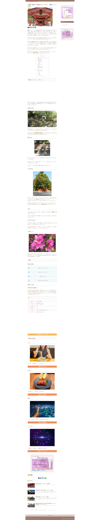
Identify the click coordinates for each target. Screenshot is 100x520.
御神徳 (38, 65)
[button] (35, 27)
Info (37, 69)
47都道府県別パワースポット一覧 (42, 334)
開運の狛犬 (39, 60)
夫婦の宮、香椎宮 (39, 301)
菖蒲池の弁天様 (40, 59)
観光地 (39, 74)
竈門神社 (34, 448)
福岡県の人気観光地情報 (42, 422)
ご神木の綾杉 (40, 61)
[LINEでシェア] (33, 27)
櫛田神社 (39, 448)
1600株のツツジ (40, 64)
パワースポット (40, 75)
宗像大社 (29, 448)
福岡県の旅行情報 (39, 70)
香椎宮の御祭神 (40, 66)
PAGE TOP (50, 515)
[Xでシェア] (28, 27)
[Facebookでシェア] (30, 27)
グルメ (39, 71)
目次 (41, 56)
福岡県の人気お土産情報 (42, 394)
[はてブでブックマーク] (31, 27)
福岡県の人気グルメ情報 (42, 366)
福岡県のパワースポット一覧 (42, 451)
